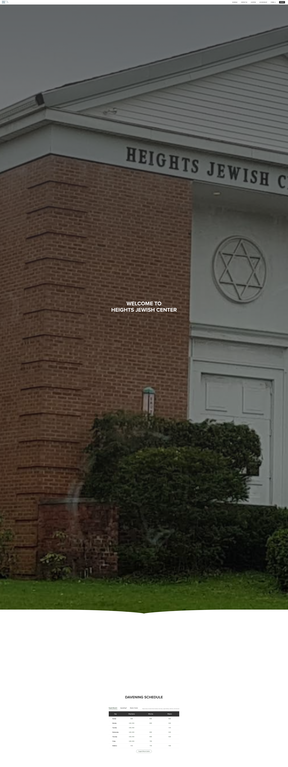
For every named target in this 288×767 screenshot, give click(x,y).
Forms (272, 2)
